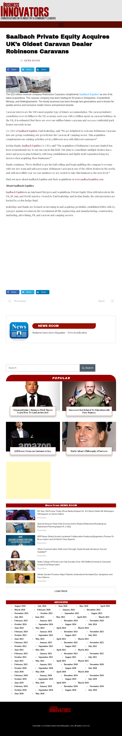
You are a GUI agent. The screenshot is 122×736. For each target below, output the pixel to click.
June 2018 (19, 694)
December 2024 (71, 621)
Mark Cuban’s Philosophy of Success (89, 440)
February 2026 (43, 610)
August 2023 (70, 635)
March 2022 (83, 650)
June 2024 (19, 628)
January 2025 (46, 621)
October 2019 (20, 679)
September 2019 (46, 679)
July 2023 (92, 635)
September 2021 (46, 657)
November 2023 (97, 632)
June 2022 (19, 650)
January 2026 (68, 610)
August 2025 (96, 613)
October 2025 (46, 613)
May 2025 (60, 617)
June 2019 (19, 683)
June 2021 (19, 661)
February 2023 (21, 642)
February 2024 (21, 632)
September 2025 (72, 613)
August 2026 (20, 606)
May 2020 (40, 672)
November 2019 (97, 675)
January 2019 (46, 686)
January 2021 (46, 664)
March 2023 (83, 639)
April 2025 (82, 617)
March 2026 (19, 610)
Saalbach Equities (89, 94)
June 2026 (62, 606)
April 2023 (61, 639)
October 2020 (20, 668)
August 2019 (70, 679)
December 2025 (93, 610)
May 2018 (40, 694)
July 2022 (92, 646)
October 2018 (20, 690)
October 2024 (20, 624)
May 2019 (40, 683)
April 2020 (61, 672)
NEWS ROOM (32, 60)
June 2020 (19, 672)
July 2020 (92, 668)
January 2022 (46, 653)
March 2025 (104, 617)
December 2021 (71, 653)
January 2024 (46, 632)
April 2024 (61, 628)
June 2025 (39, 617)
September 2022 (46, 646)
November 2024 (97, 621)
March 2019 (83, 683)
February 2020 (21, 675)
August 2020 (70, 668)
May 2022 (40, 650)
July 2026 (42, 606)
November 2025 (21, 613)
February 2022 (21, 653)
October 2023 (20, 635)
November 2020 (97, 664)
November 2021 (97, 653)
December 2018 (71, 686)
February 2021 (21, 664)
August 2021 (70, 657)
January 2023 (46, 642)
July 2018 (92, 690)
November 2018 (97, 686)
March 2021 (83, 661)
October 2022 (20, 646)
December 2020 (71, 664)
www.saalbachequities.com (89, 179)
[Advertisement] (28, 480)
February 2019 (21, 686)
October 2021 (20, 657)
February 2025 (21, 621)
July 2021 (92, 657)
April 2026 (105, 606)
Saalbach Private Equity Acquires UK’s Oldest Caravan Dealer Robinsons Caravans (57, 44)
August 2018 (70, 690)
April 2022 (61, 650)
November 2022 (97, 642)
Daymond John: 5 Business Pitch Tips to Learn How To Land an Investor (33, 400)
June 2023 (19, 639)
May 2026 (83, 606)
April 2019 (61, 683)
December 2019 (71, 675)
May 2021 (40, 661)
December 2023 (71, 632)
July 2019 (92, 679)
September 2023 (46, 635)
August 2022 (70, 646)
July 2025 (18, 617)
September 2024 (46, 624)
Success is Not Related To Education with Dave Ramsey (89, 400)
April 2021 (61, 661)
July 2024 (92, 624)
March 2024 (83, 628)
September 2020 (46, 668)
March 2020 (83, 672)
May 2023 (40, 639)
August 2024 (70, 624)
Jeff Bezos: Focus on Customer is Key (33, 440)
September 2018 (46, 690)
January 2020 (46, 675)
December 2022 (71, 642)
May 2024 (40, 628)
